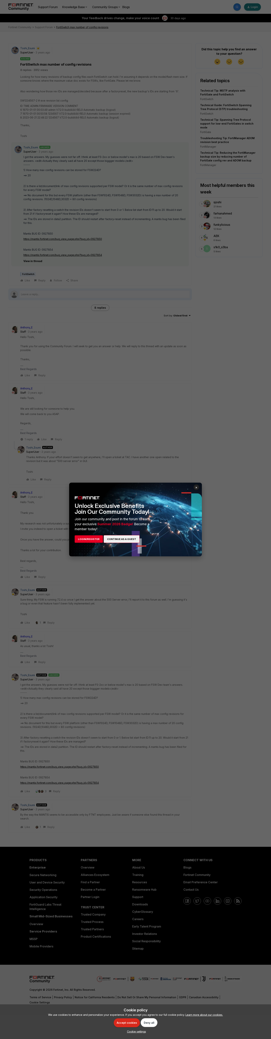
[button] (135, 1031)
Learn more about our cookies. (204, 1014)
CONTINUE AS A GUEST (121, 539)
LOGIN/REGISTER (89, 539)
